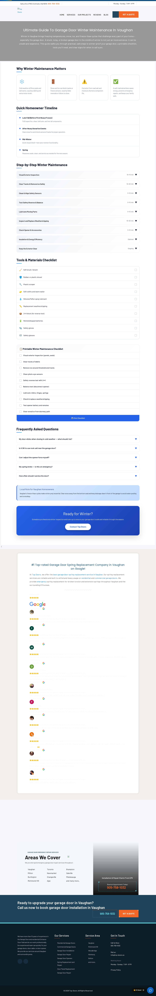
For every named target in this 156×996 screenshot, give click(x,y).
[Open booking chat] (150, 990)
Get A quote (129, 14)
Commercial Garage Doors (66, 947)
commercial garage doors (106, 578)
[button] (132, 990)
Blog (106, 15)
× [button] (143, 990)
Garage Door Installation (65, 951)
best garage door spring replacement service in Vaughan (78, 574)
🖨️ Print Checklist (78, 418)
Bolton (90, 958)
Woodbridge (92, 951)
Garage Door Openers (64, 958)
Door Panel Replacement (66, 969)
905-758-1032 (54, 3)
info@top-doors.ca (117, 955)
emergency (41, 581)
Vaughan (91, 943)
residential (86, 578)
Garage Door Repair (64, 954)
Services (71, 15)
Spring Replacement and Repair (65, 963)
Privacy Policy (116, 970)
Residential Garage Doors (66, 943)
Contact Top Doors (78, 527)
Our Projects (84, 15)
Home (62, 15)
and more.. (92, 962)
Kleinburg (91, 954)
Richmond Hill (93, 947)
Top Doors (36, 574)
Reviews (97, 15)
